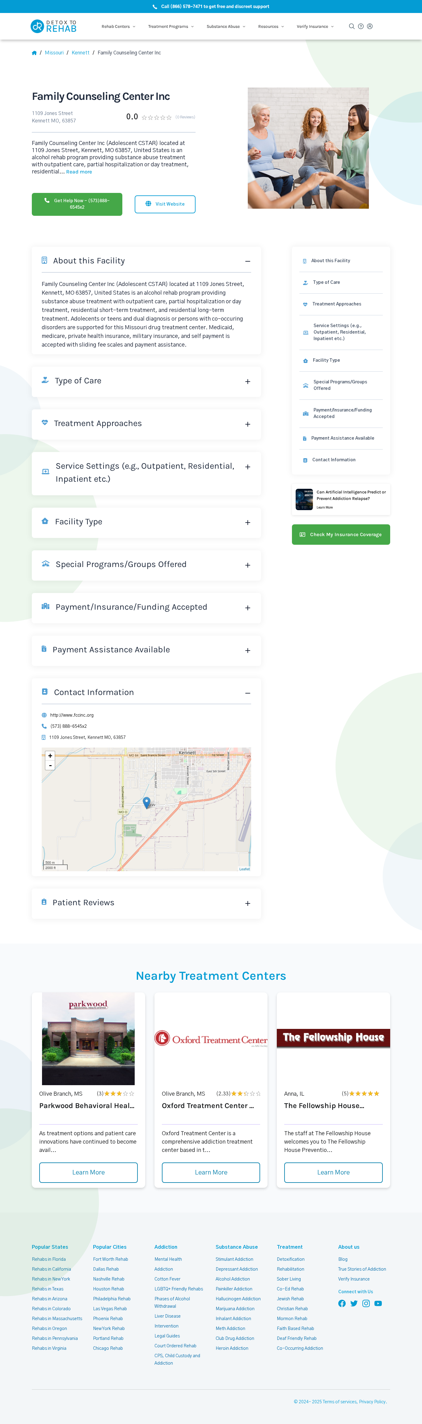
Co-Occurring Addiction (300, 1348)
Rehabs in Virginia (49, 1348)
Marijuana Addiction (235, 1309)
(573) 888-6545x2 (68, 726)
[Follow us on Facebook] (342, 1303)
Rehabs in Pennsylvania (55, 1339)
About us (349, 1247)
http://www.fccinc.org (72, 715)
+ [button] (50, 756)
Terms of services (340, 1402)
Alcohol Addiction (233, 1279)
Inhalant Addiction (233, 1319)
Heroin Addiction (232, 1348)
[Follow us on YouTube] (378, 1303)
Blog (343, 1259)
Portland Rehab (108, 1339)
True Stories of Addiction (362, 1269)
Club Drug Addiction (235, 1339)
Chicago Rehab (108, 1348)
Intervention (166, 1326)
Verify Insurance (354, 1279)
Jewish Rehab (290, 1299)
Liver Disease (167, 1316)
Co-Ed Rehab (290, 1289)
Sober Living (289, 1279)
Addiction (165, 1247)
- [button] (50, 765)
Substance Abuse (237, 1247)
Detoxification (291, 1259)
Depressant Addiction (237, 1269)
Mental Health (168, 1259)
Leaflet (244, 868)
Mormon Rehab (292, 1319)
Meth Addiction (230, 1329)
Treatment (290, 1247)
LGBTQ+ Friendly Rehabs (178, 1289)
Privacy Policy (372, 1402)
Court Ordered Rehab (175, 1346)
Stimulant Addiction (234, 1259)
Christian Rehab (292, 1309)
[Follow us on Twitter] (354, 1303)
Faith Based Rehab (295, 1329)
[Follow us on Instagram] (366, 1303)
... (75, 172)
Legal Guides (167, 1336)
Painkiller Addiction (234, 1289)
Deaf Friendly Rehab (297, 1339)
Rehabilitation (290, 1269)
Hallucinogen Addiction (238, 1299)
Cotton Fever (167, 1279)
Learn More (88, 1173)
